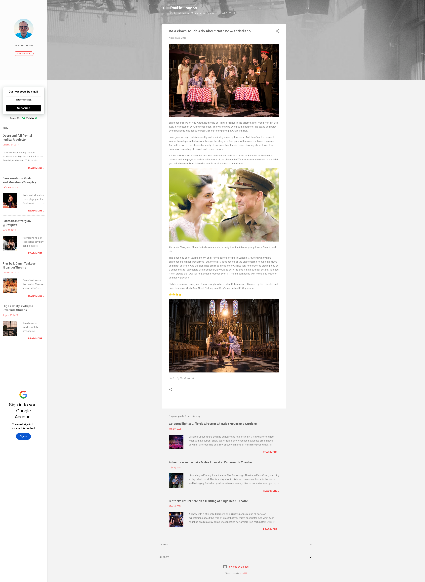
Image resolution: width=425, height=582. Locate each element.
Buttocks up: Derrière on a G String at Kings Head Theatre (208, 501)
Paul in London (183, 8)
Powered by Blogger (238, 566)
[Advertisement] (299, 74)
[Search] (308, 9)
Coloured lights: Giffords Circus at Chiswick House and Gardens (213, 423)
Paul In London (24, 45)
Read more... (271, 452)
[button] (277, 31)
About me (228, 13)
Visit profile (23, 53)
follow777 (243, 573)
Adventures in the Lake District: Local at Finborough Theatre (210, 462)
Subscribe (23, 108)
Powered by (15, 118)
